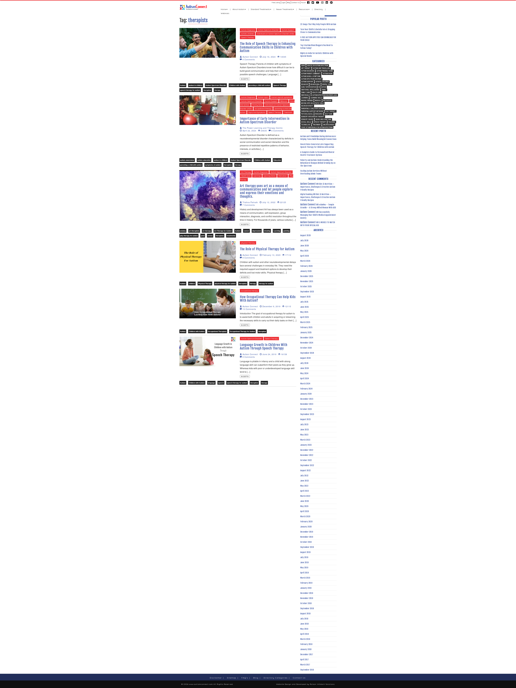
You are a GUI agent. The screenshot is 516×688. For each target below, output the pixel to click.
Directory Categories (276, 678)
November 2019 (306, 537)
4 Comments (248, 59)
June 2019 (304, 562)
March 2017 (305, 665)
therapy (217, 90)
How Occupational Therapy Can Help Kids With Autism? (268, 298)
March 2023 (305, 440)
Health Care (245, 176)
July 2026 (304, 240)
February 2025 (306, 327)
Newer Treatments (284, 9)
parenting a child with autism (259, 85)
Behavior (283, 101)
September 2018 (307, 608)
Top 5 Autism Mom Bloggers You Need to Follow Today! (316, 46)
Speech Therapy (247, 37)
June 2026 (304, 245)
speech (221, 383)
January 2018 (305, 649)
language (211, 383)
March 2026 (305, 261)
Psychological (307, 114)
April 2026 (304, 256)
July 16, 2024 (269, 56)
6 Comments (277, 130)
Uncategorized (328, 125)
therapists (207, 90)
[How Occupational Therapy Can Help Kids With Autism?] (207, 303)
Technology (306, 125)
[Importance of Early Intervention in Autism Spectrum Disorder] (207, 110)
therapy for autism (266, 283)
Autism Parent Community (311, 74)
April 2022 (304, 491)
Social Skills (306, 122)
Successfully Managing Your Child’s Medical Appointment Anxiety (318, 215)
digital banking (306, 194)
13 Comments (249, 309)
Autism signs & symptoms (281, 97)
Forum (303, 2)
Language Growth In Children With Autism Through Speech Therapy (263, 346)
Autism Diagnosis (248, 30)
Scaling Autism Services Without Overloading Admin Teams (313, 172)
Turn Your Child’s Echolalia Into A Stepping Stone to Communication (317, 30)
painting (286, 231)
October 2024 (306, 348)
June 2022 (304, 481)
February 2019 (306, 583)
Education (277, 160)
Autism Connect (250, 56)
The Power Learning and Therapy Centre (262, 128)
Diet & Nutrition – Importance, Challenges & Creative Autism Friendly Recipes (317, 187)
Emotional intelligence (310, 90)
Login (284, 2)
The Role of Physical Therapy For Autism (267, 249)
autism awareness (187, 160)
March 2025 (305, 322)
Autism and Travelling (321, 68)
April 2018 (304, 634)
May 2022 (304, 486)
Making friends (307, 100)
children (192, 283)
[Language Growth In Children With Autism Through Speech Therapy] (207, 351)
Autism (183, 85)
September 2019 (307, 547)
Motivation (283, 176)
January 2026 (306, 271)
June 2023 (304, 429)
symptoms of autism (213, 165)
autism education (204, 160)
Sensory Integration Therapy (312, 117)
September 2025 (307, 291)
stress (210, 235)
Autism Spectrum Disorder (268, 30)
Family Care (257, 105)
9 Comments (248, 257)
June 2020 (304, 501)
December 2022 (306, 450)
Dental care (327, 84)
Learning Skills (269, 176)
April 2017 (304, 659)
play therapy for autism (189, 235)
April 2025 (304, 317)
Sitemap (231, 678)
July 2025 (304, 302)
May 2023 (304, 435)
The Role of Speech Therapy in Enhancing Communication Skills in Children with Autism (268, 47)
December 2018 (306, 593)
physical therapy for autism (225, 283)
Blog (288, 2)
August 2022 (305, 470)
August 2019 (305, 552)
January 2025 (306, 332)
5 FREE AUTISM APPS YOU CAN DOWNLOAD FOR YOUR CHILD (318, 38)
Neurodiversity (307, 106)
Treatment (288, 112)
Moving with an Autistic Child (312, 103)
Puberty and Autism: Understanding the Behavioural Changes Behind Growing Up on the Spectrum (317, 163)
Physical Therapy (205, 283)
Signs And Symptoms (256, 112)
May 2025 (304, 312)
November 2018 (306, 598)
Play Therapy (330, 111)
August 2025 (305, 297)
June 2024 (304, 368)
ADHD (303, 65)
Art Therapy (246, 172)
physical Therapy (248, 243)
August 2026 (305, 235)
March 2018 (305, 639)
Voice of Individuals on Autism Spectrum (317, 127)
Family (324, 90)
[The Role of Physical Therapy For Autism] (207, 256)
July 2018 (304, 619)
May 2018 (304, 629)
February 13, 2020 (271, 255)
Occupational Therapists (217, 331)
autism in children (195, 85)
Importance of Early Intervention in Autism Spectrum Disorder (264, 120)
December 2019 (306, 532)
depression (256, 231)
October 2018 (306, 603)
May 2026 (304, 251)
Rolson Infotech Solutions (322, 684)
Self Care (328, 114)
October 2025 (306, 286)
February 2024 (306, 389)
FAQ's (244, 678)
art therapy (207, 231)
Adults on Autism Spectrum (317, 65)
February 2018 (306, 644)
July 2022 (304, 475)
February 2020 (306, 521)
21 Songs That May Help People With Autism (318, 24)
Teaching (331, 122)
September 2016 (307, 670)
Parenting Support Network (312, 111)
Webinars (225, 13)
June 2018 (304, 624)
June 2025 (304, 307)
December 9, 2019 (271, 306)
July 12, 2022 (268, 202)
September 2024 (307, 353)
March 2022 (305, 496)
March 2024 (305, 383)
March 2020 (305, 516)
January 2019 (305, 588)
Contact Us (296, 2)
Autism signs (263, 97)
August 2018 (305, 613)
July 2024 (304, 363)
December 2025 (306, 276)
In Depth (245, 79)
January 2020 (306, 527)
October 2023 (306, 409)
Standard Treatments (260, 9)
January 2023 (306, 445)
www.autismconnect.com (201, 684)
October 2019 (306, 542)
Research (319, 114)
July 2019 (304, 557)
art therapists (194, 231)
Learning (257, 176)
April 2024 (304, 378)
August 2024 (305, 358)
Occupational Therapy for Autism (242, 331)
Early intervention (308, 87)
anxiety (183, 231)
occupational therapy (263, 109)
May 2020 (304, 506)
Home (223, 9)
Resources (303, 9)
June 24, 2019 (269, 354)
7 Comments (248, 205)
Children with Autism (237, 85)
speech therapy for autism (190, 90)
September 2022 (307, 465)
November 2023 (306, 404)
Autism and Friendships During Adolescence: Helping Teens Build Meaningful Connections (318, 137)
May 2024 (304, 373)
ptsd (202, 235)
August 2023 (305, 419)
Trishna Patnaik (250, 202)
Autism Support (288, 30)
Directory (318, 9)
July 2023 (304, 424)
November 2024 (306, 343)
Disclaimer (216, 678)
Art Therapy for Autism (223, 231)
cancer (246, 231)
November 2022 (306, 455)
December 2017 (306, 654)
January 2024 (306, 394)
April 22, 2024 (249, 130)
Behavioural (315, 84)
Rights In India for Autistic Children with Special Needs (316, 54)
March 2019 (305, 578)
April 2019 (304, 573)
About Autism (238, 9)
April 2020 (304, 511)
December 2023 (306, 399)
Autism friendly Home (324, 71)
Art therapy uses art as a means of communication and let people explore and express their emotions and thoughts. (266, 191)
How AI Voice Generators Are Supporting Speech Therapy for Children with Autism (317, 145)
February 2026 (306, 266)
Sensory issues (307, 119)
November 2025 (306, 281)
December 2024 (306, 337)
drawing (267, 231)
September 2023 (307, 414)
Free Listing (276, 2)
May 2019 (304, 567)
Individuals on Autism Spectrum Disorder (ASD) (275, 34)
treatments (231, 235)
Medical (318, 100)
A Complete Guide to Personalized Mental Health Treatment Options (317, 153)
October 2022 (306, 460)
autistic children (247, 34)
